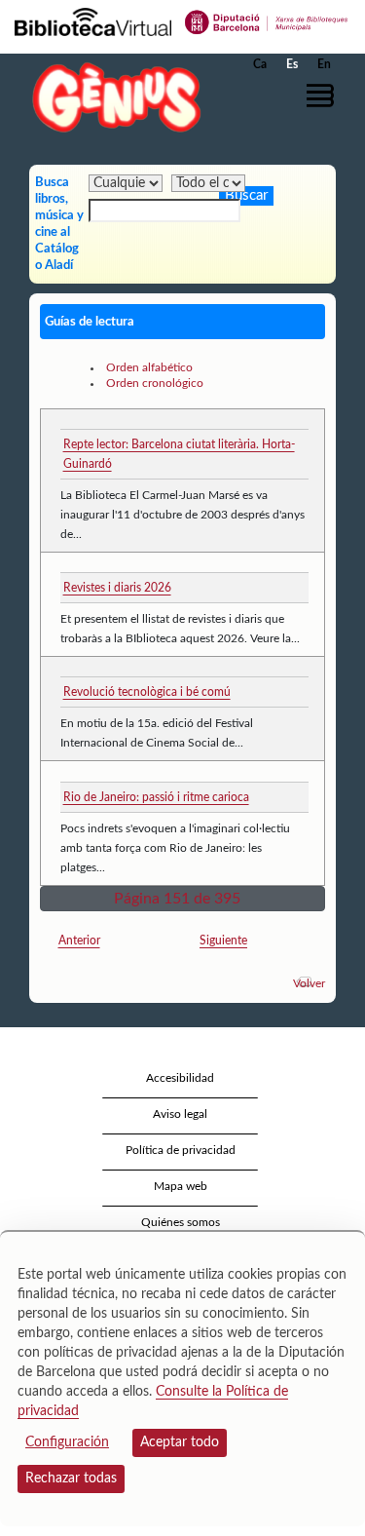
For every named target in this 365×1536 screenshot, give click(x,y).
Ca (260, 64)
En (324, 64)
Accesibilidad (180, 1078)
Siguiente (223, 940)
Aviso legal (180, 1114)
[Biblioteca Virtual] (93, 20)
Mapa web (180, 1186)
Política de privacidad (181, 1150)
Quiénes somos (180, 1222)
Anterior (79, 940)
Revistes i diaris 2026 (117, 588)
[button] (323, 95)
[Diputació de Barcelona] (266, 20)
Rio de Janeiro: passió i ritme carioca (156, 797)
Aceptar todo (179, 1442)
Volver (309, 983)
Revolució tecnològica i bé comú (147, 692)
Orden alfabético (149, 367)
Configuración (67, 1442)
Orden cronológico (154, 383)
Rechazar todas (71, 1478)
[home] (112, 97)
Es (292, 64)
